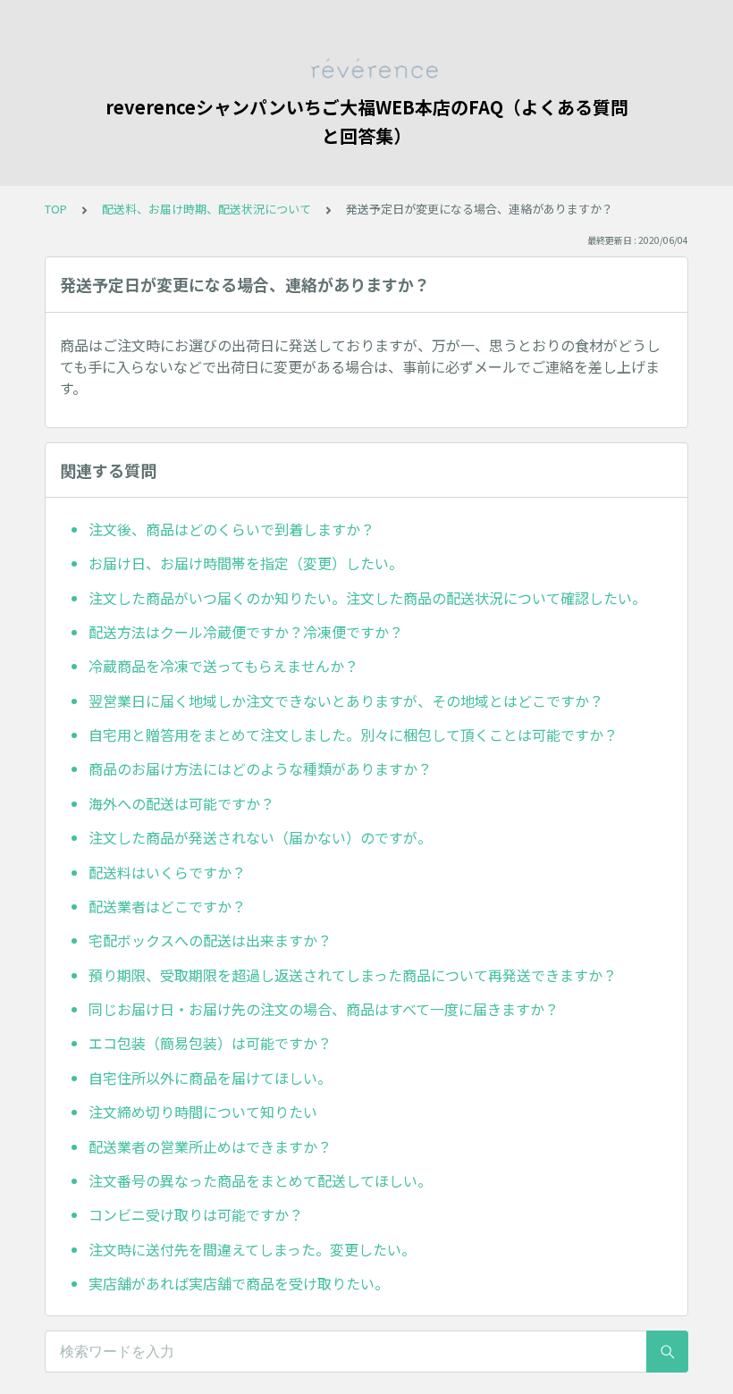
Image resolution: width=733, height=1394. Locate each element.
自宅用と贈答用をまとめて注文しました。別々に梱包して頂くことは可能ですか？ (353, 734)
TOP (56, 208)
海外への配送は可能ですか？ (181, 803)
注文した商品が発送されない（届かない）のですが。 (260, 837)
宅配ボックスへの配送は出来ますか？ (210, 940)
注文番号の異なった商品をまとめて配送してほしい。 (260, 1180)
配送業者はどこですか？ (167, 906)
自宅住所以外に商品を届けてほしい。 (210, 1077)
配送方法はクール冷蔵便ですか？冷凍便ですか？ (245, 631)
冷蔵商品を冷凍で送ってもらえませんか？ (223, 665)
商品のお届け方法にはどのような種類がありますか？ (260, 768)
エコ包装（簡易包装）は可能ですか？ (210, 1043)
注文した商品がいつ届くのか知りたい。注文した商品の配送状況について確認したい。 (367, 598)
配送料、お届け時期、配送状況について (206, 208)
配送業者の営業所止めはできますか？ (210, 1146)
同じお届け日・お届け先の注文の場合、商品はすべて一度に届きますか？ (323, 1009)
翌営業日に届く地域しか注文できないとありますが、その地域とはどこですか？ (345, 700)
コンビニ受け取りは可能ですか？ (195, 1214)
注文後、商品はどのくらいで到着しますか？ (231, 529)
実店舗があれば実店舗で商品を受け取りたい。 (238, 1283)
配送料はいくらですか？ (167, 872)
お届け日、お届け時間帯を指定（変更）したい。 (245, 563)
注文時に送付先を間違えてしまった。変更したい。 (252, 1249)
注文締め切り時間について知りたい (202, 1111)
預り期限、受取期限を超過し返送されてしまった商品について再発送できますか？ (352, 975)
